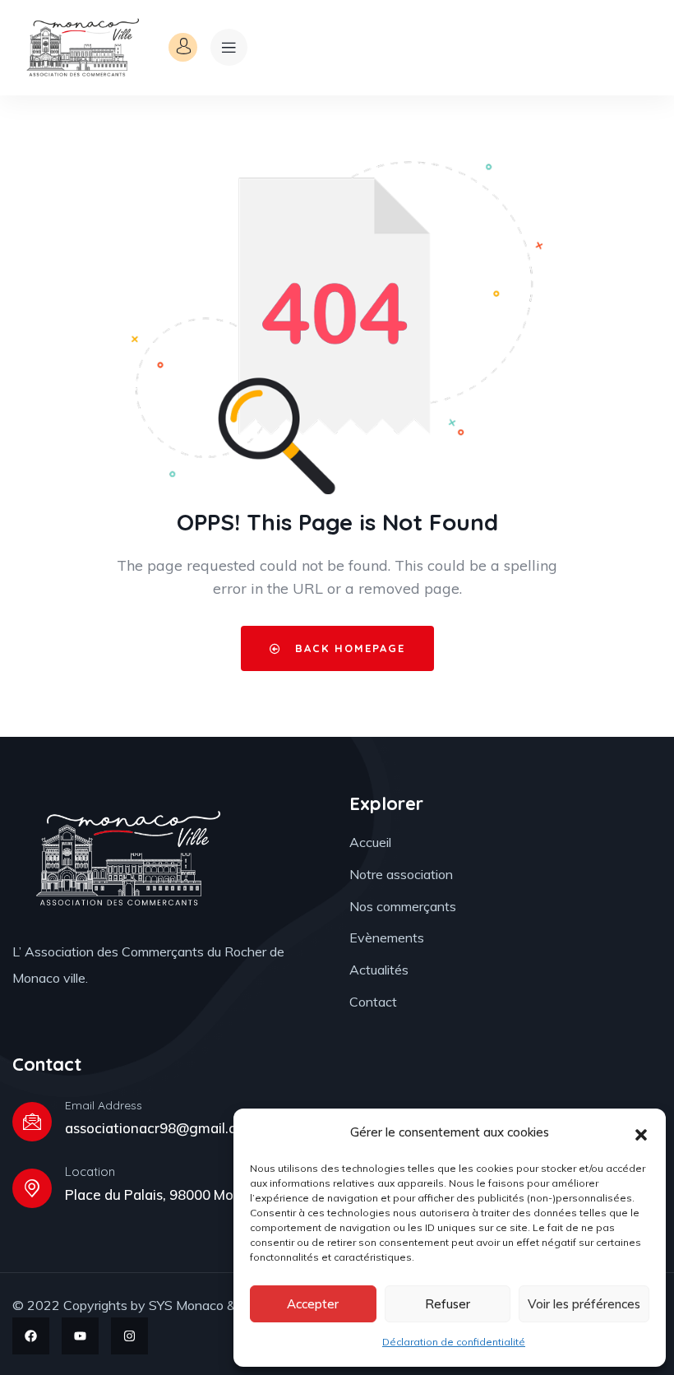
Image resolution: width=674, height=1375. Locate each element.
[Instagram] (129, 1335)
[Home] (81, 47)
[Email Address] (32, 1121)
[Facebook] (30, 1335)
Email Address (103, 1105)
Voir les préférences (584, 1304)
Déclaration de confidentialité (453, 1342)
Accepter (313, 1304)
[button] (641, 1133)
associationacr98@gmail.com (160, 1128)
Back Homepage (347, 648)
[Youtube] (80, 1335)
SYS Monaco (186, 1305)
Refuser (447, 1304)
